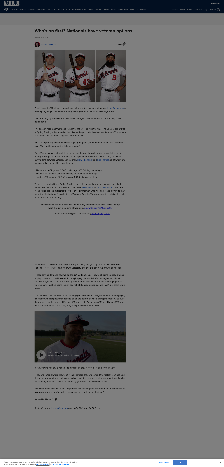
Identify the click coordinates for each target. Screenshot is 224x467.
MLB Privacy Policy (42, 464)
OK (180, 463)
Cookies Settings (163, 463)
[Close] (220, 462)
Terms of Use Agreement (60, 464)
